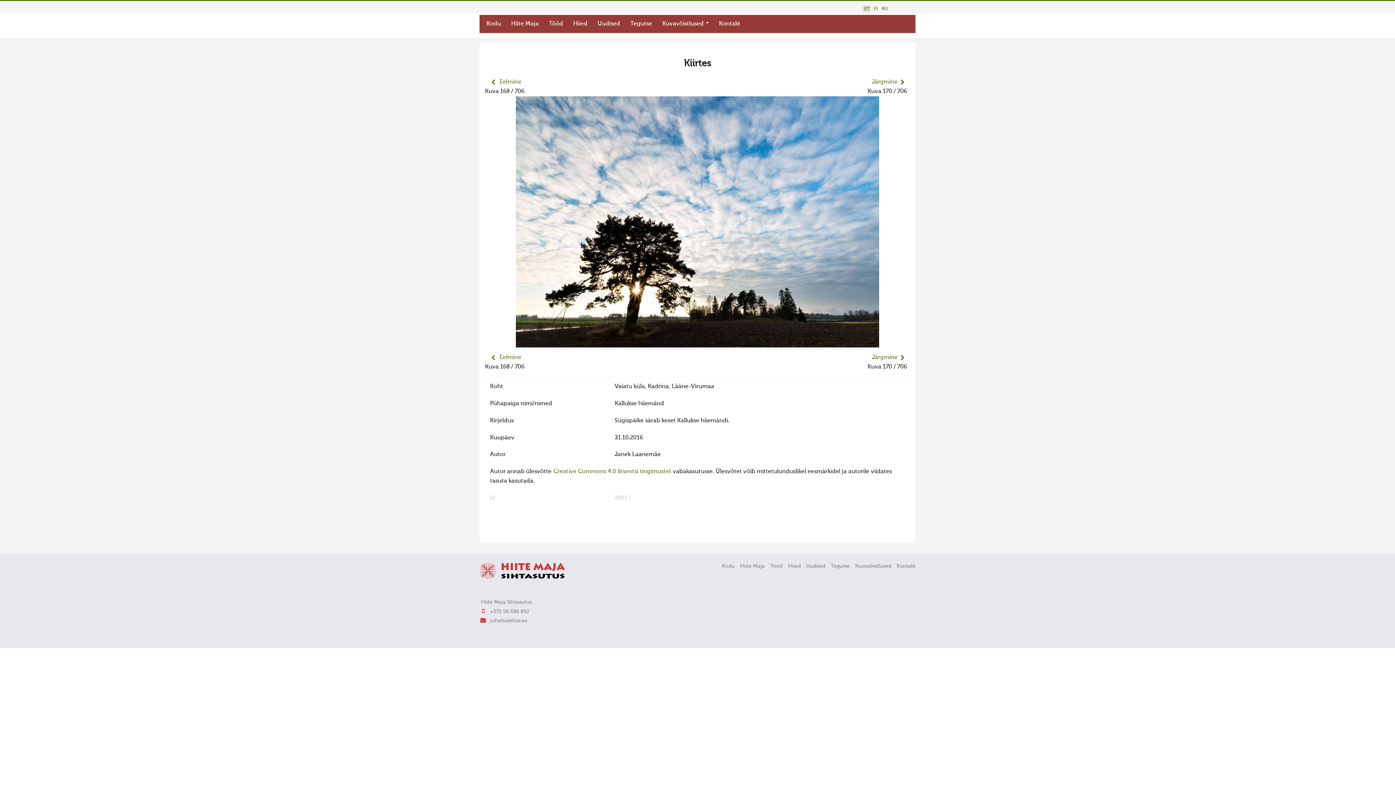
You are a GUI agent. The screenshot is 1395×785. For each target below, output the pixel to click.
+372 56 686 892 (509, 611)
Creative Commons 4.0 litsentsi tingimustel (612, 472)
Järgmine (885, 82)
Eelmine (510, 82)
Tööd (556, 24)
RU (885, 9)
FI (876, 9)
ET (867, 9)
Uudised (609, 24)
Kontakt (729, 24)
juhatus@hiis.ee (508, 620)
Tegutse (641, 24)
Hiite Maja (525, 24)
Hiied (580, 24)
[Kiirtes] (697, 342)
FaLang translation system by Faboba (510, 532)
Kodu (493, 24)
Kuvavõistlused (683, 24)
